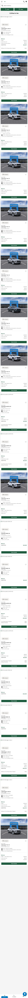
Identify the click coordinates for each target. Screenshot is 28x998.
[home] (5, 1)
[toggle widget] (25, 994)
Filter (21, 9)
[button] (14, 52)
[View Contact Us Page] (24, 1)
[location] (26, 1)
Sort (8, 9)
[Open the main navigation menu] (2, 1)
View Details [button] (14, 52)
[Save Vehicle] (26, 24)
